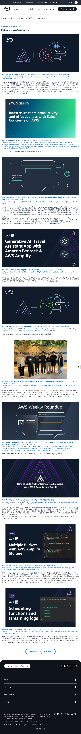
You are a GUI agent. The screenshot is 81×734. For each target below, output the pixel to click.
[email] (55, 718)
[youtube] (72, 714)
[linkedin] (61, 714)
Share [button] (14, 78)
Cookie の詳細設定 (31, 721)
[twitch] (68, 714)
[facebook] (58, 714)
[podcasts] (75, 714)
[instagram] (65, 714)
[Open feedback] (79, 367)
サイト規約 (19, 721)
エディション (41, 18)
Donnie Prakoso (9, 329)
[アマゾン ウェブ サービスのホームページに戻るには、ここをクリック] (7, 10)
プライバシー (8, 721)
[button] (77, 2)
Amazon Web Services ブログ (11, 26)
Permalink (5, 78)
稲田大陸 (7, 77)
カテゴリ (29, 18)
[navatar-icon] (76, 2)
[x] (55, 714)
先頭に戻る (39, 729)
